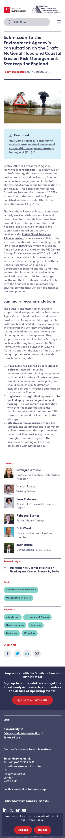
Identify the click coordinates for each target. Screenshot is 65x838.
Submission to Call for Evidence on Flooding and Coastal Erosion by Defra (34, 570)
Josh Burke (24, 545)
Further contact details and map (25, 789)
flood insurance (15, 625)
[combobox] (27, 22)
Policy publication (15, 72)
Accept (25, 831)
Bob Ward (23, 528)
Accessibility (12, 729)
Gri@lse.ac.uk (21, 759)
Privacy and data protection (22, 733)
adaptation (12, 617)
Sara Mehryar (26, 499)
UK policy (29, 633)
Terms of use (12, 737)
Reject (44, 831)
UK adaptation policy (18, 598)
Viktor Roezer (26, 486)
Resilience (12, 633)
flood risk (35, 625)
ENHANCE (25, 246)
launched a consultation (19, 170)
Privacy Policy (34, 820)
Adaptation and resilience (21, 590)
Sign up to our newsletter (33, 700)
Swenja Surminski (29, 470)
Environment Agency (37, 617)
